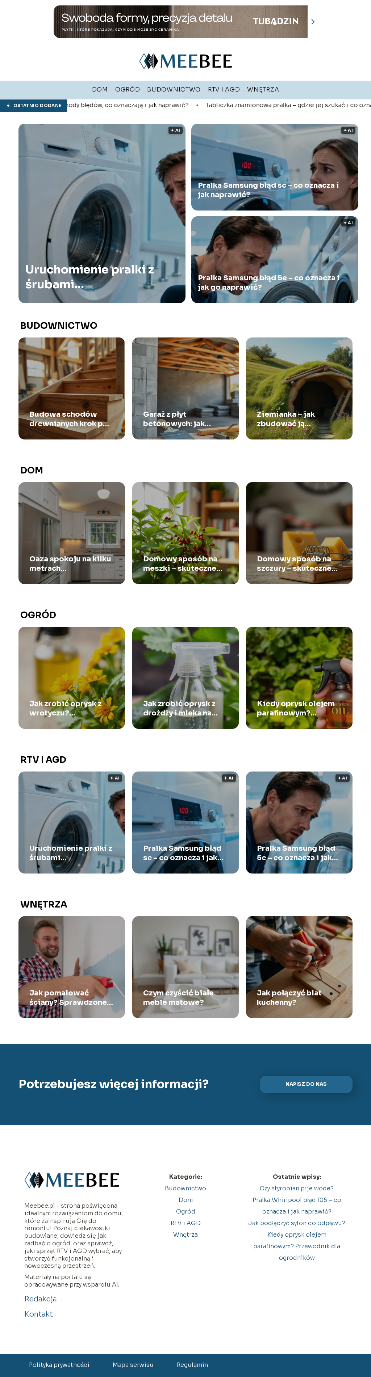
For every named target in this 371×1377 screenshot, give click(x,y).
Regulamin (192, 1365)
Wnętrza (43, 904)
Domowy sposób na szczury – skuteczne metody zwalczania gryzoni (294, 563)
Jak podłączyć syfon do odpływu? (296, 1223)
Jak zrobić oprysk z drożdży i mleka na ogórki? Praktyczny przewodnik (179, 708)
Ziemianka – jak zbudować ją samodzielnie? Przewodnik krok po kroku (295, 419)
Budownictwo (58, 325)
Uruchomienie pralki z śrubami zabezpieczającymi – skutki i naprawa (89, 277)
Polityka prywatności (59, 1365)
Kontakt (38, 1314)
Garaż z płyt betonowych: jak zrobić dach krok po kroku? (180, 419)
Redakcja (40, 1299)
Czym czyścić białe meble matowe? (178, 998)
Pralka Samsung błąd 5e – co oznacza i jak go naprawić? (269, 282)
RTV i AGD (43, 760)
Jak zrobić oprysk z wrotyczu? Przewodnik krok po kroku (67, 708)
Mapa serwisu (133, 1365)
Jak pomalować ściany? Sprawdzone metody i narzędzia (68, 998)
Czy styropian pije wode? (297, 1188)
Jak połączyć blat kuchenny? (289, 998)
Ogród (38, 615)
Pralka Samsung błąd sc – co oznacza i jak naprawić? (268, 190)
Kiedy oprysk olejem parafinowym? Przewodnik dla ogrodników (296, 708)
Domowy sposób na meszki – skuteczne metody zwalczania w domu (183, 563)
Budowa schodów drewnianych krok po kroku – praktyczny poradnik (68, 419)
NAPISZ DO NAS (306, 1084)
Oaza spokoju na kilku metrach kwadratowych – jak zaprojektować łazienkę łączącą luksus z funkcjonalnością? (70, 563)
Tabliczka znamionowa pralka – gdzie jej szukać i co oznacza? (208, 105)
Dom (31, 470)
